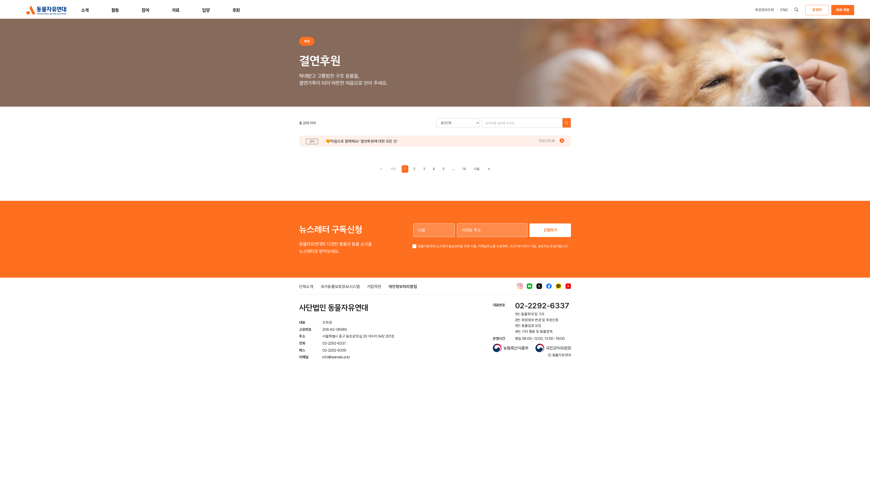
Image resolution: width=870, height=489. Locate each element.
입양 (206, 10)
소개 (85, 10)
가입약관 (374, 286)
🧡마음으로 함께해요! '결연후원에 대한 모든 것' (361, 141)
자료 (176, 10)
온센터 (817, 10)
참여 (145, 10)
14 (464, 169)
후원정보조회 (764, 10)
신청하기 (550, 230)
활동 (115, 10)
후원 (236, 10)
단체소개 (306, 286)
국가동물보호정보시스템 (340, 286)
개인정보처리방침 (402, 286)
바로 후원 (842, 10)
